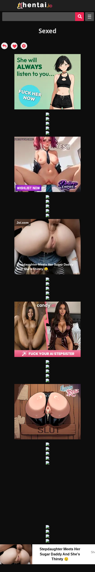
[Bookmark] (14, 46)
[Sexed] (4, 46)
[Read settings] (24, 46)
